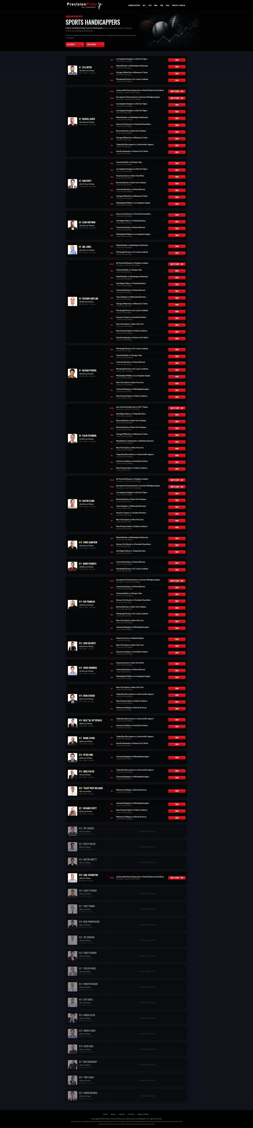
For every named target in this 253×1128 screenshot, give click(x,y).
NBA (155, 5)
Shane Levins (89, 738)
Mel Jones (86, 246)
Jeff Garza (88, 999)
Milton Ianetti (90, 859)
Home (105, 1114)
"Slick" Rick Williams (93, 788)
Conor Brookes (90, 1093)
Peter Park (88, 754)
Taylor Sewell (89, 968)
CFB (149, 5)
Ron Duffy (87, 180)
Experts (122, 1114)
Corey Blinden (89, 952)
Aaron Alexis (89, 1015)
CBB (161, 5)
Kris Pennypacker (91, 921)
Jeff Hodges (88, 828)
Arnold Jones (89, 1030)
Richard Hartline (90, 298)
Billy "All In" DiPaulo (92, 720)
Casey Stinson (90, 890)
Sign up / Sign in (178, 5)
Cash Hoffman (88, 222)
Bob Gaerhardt (90, 1061)
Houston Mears (90, 984)
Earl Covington (90, 875)
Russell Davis (88, 119)
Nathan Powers (89, 370)
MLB (167, 5)
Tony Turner (89, 906)
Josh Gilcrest (89, 643)
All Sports (71, 44)
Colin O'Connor (89, 435)
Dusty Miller (89, 843)
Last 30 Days (91, 44)
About (113, 1114)
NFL (144, 5)
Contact (131, 1114)
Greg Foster (88, 771)
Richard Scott (90, 808)
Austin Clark (88, 500)
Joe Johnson (88, 937)
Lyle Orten (87, 67)
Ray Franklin (89, 601)
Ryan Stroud (89, 695)
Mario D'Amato (89, 563)
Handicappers (134, 5)
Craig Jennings (90, 667)
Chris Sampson (90, 542)
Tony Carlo (88, 1077)
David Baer (88, 1046)
